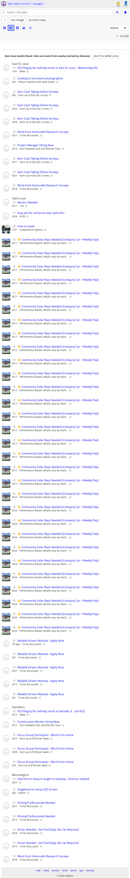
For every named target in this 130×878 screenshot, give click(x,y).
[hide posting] (28, 71)
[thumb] (11, 28)
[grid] (17, 28)
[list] (4, 28)
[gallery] (24, 28)
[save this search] (125, 12)
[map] (30, 28)
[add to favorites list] (14, 68)
